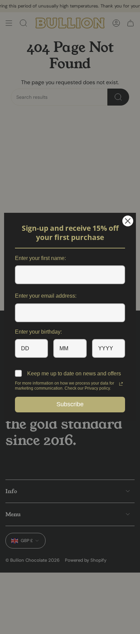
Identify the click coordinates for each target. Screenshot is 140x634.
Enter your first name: (40, 258)
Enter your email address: (45, 296)
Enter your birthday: (38, 332)
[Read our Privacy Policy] (121, 384)
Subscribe (70, 404)
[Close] (128, 221)
